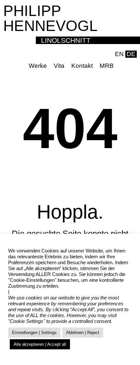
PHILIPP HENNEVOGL (50, 18)
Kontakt (82, 65)
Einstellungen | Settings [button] (34, 332)
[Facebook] (122, 66)
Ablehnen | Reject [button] (82, 332)
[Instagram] (132, 66)
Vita (59, 65)
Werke (38, 65)
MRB (107, 65)
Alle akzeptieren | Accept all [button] (40, 344)
